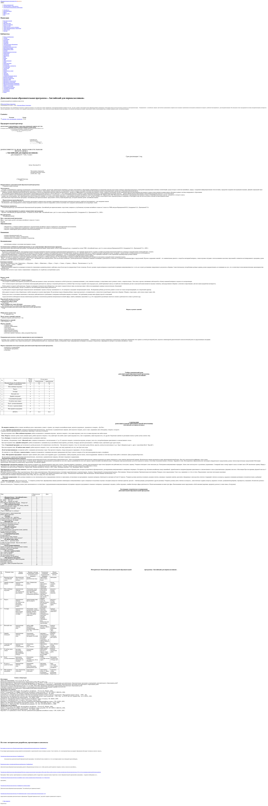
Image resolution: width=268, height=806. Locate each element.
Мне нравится (6, 801)
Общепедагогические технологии (11, 84)
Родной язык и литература (9, 65)
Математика (6, 55)
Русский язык (6, 67)
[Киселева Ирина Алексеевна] (8, 104)
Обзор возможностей (8, 5)
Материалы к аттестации (9, 82)
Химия (5, 72)
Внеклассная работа (8, 77)
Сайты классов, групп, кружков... (11, 27)
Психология (6, 64)
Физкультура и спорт (8, 70)
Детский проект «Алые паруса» (10, 6)
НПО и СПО (6, 13)
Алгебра (5, 38)
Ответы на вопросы (8, 24)
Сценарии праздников (8, 88)
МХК (4, 57)
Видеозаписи (6, 91)
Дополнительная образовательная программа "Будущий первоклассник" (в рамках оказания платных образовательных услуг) (23, 793)
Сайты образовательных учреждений (12, 28)
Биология (5, 40)
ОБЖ (4, 59)
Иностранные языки (8, 48)
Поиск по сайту (7, 26)
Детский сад (6, 9)
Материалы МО (7, 79)
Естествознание (7, 45)
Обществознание (7, 60)
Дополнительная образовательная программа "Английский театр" (12, 756)
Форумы (5, 31)
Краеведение (6, 53)
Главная (5, 22)
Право (4, 62)
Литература (6, 54)
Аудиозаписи (6, 89)
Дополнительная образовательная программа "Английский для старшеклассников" (15, 785)
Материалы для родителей (9, 81)
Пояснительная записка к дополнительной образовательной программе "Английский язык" (17, 764)
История (5, 50)
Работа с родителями (8, 86)
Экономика (6, 74)
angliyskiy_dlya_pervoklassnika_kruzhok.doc (12, 119)
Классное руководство (8, 78)
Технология (6, 68)
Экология (5, 73)
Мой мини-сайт (7, 23)
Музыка (5, 58)
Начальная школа (7, 11)
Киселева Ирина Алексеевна (24, 105)
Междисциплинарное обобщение (11, 83)
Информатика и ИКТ (8, 49)
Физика (5, 69)
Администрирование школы (10, 75)
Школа (5, 12)
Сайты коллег (6, 29)
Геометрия (5, 43)
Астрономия (6, 39)
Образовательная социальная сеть (11, 1)
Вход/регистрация (7, 20)
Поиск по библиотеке (8, 36)
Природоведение (7, 63)
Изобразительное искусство (10, 47)
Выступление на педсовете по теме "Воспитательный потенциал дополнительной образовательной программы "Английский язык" (24, 748)
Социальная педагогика (9, 87)
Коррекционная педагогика (9, 52)
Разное (5, 92)
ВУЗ (4, 15)
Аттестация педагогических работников (12, 7)
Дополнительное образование (10, 44)
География (5, 42)
